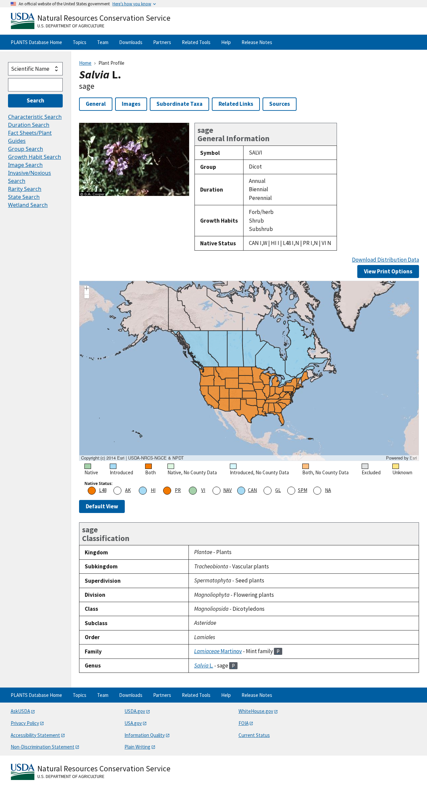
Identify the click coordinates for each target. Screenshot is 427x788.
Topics (79, 42)
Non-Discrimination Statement (42, 747)
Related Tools (196, 42)
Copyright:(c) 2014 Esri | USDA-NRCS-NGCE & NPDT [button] (132, 458)
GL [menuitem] (278, 490)
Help (226, 42)
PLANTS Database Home (36, 42)
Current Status (254, 735)
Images (131, 103)
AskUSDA (20, 711)
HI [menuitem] (153, 490)
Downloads (130, 42)
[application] (249, 371)
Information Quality (144, 735)
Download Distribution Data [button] (385, 259)
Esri (413, 458)
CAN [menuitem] (252, 490)
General (96, 103)
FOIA (244, 723)
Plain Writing (137, 747)
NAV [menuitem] (227, 490)
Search (35, 100)
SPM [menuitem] (302, 490)
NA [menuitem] (328, 490)
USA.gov (133, 723)
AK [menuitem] (128, 490)
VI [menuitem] (203, 490)
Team (102, 42)
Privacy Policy (25, 723)
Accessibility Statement (35, 735)
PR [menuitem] (178, 490)
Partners (162, 42)
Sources (279, 103)
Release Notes (257, 42)
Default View (102, 506)
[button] (86, 289)
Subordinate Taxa (179, 103)
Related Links (236, 103)
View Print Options (388, 271)
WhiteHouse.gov (256, 711)
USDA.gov (134, 711)
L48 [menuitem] (102, 490)
